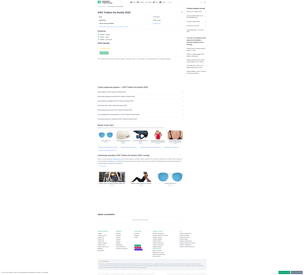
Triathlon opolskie (157, 246)
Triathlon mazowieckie (158, 245)
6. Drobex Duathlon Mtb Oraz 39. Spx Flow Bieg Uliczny (195, 16)
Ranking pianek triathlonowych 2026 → (109, 147)
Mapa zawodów (157, 256)
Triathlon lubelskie (157, 239)
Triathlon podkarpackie (185, 233)
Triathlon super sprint (103, 246)
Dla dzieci (118, 241)
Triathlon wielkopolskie (185, 245)
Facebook (136, 233)
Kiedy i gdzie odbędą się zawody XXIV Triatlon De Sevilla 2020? (116, 96)
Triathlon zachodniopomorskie (187, 246)
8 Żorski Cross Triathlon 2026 (194, 11)
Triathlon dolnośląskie (158, 233)
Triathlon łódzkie (157, 241)
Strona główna (101, 6)
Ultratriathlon (101, 250)
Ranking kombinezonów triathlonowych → (151, 147)
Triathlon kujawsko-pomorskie (160, 235)
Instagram (136, 235)
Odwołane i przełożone (122, 248)
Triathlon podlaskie (184, 235)
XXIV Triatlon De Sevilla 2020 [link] (115, 6)
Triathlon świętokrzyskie (186, 241)
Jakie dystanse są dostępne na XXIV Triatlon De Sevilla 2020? (116, 101)
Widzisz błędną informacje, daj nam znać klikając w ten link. (113, 26)
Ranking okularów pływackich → (129, 147)
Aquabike (118, 239)
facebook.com (156, 23)
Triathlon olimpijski (102, 243)
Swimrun (118, 237)
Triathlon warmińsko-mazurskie (187, 243)
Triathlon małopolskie (158, 243)
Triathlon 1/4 (101, 239)
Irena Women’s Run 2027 (193, 26)
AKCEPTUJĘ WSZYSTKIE (284, 272)
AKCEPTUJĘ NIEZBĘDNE (296, 272)
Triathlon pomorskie (185, 237)
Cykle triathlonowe (121, 246)
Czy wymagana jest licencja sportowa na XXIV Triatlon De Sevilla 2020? (119, 114)
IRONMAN (100, 248)
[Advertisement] (140, 72)
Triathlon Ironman (102, 235)
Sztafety (118, 243)
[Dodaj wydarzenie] (201, 2)
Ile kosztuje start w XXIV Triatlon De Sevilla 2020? (112, 105)
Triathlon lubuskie (157, 237)
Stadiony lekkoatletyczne (159, 254)
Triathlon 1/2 (101, 237)
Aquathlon (118, 235)
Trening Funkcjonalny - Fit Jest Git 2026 (195, 30)
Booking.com (116, 159)
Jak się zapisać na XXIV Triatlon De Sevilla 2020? (112, 92)
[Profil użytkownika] (204, 2)
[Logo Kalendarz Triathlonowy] (105, 2)
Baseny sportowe (157, 250)
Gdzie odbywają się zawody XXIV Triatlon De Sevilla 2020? (115, 110)
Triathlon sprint (101, 245)
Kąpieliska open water (158, 252)
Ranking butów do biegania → (171, 147)
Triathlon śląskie (184, 239)
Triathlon (100, 233)
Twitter (136, 237)
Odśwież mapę (102, 166)
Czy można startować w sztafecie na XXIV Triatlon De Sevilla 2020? (117, 119)
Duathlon (118, 233)
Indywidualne (119, 245)
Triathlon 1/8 (101, 241)
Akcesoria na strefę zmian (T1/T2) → (108, 150)
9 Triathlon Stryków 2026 (193, 21)
